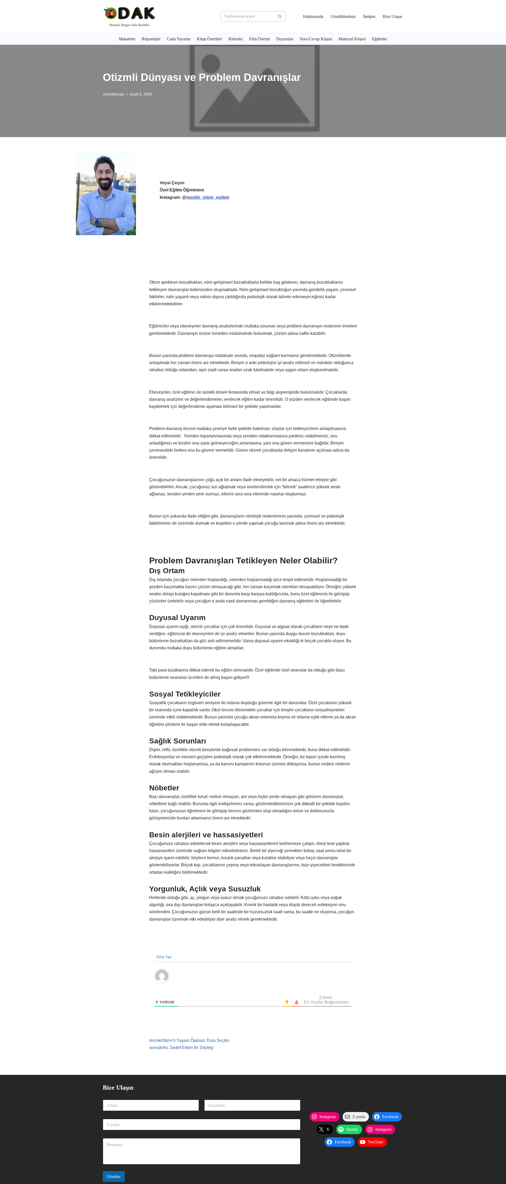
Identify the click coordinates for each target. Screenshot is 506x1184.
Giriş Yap (163, 957)
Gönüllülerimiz (343, 16)
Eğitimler (379, 39)
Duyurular (284, 39)
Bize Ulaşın (392, 16)
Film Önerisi (259, 39)
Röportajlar (151, 39)
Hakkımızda (313, 16)
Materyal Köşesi (352, 39)
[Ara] (280, 16)
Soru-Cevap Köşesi (316, 39)
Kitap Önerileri (209, 39)
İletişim (369, 16)
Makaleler (127, 39)
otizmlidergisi (113, 94)
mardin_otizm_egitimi (207, 197)
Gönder (114, 1176)
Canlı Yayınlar (179, 39)
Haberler (235, 39)
